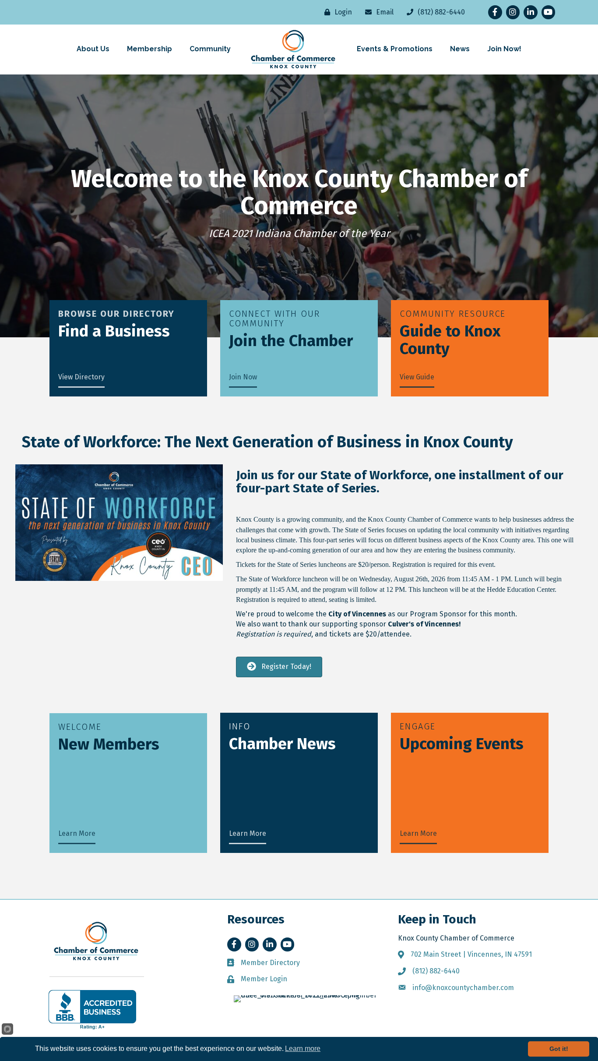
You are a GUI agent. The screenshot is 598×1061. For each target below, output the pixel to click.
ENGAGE (418, 726)
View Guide (417, 377)
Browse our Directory (116, 313)
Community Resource (453, 313)
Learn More (76, 833)
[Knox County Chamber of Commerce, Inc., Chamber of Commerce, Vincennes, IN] (92, 1009)
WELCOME (80, 726)
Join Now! (504, 49)
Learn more (302, 1048)
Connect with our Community (274, 318)
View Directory (81, 377)
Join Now (243, 377)
